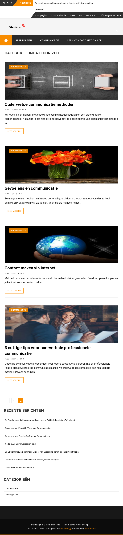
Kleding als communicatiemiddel (20, 444)
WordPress (90, 528)
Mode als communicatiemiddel (19, 467)
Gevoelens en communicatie (31, 188)
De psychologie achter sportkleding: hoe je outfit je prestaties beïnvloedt (40, 420)
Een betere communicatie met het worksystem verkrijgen (32, 459)
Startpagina (41, 15)
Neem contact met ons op (83, 15)
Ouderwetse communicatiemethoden (39, 104)
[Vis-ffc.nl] (6, 40)
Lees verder (14, 131)
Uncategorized (18, 67)
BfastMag (65, 528)
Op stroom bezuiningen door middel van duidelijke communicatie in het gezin (42, 452)
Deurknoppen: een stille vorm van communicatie (28, 428)
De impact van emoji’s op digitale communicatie (27, 436)
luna (7, 109)
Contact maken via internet (30, 268)
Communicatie (58, 15)
